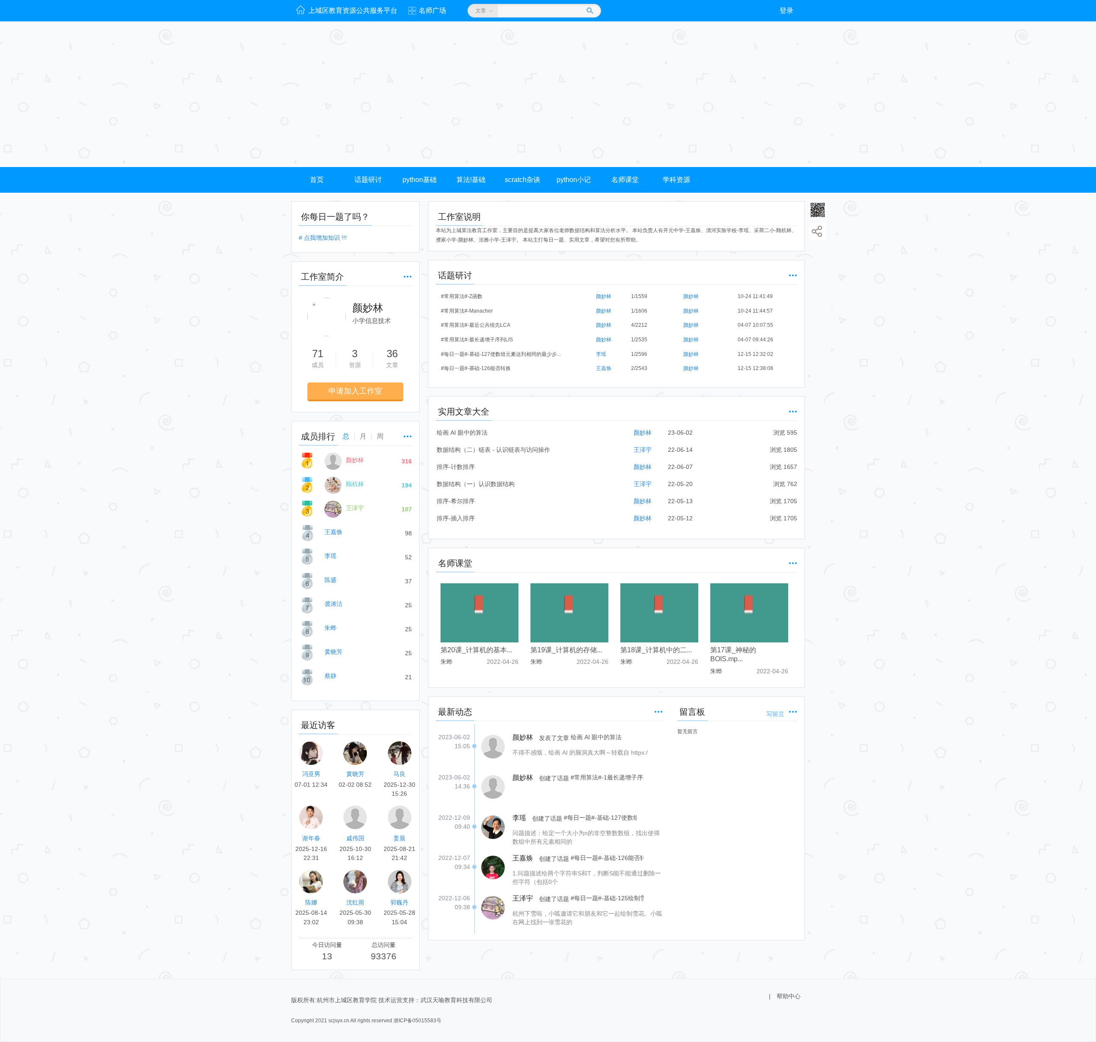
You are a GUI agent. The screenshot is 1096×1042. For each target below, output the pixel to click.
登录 (786, 10)
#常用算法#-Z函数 (461, 296)
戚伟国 (355, 838)
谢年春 (311, 838)
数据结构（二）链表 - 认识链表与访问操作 (493, 450)
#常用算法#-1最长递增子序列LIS (607, 773)
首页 (317, 179)
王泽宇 (355, 508)
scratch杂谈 (522, 179)
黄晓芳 (333, 651)
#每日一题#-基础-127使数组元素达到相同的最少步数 (600, 813)
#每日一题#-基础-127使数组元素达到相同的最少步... (501, 354)
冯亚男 (311, 773)
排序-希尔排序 (456, 501)
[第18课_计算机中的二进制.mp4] (659, 612)
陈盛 (331, 579)
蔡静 (331, 675)
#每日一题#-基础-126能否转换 (476, 368)
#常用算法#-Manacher (467, 311)
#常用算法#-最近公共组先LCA (475, 325)
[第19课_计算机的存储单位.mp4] (569, 612)
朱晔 (331, 627)
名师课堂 (625, 179)
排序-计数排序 (456, 467)
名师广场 (432, 10)
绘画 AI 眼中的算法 (462, 433)
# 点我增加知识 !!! (323, 238)
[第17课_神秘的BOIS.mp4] (749, 612)
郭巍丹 (399, 902)
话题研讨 (368, 179)
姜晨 (399, 838)
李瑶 (331, 555)
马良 (399, 773)
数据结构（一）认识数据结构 (476, 484)
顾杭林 (355, 484)
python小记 (574, 179)
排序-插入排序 (456, 518)
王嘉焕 (333, 531)
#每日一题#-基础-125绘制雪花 (607, 894)
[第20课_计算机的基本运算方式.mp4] (479, 612)
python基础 (419, 179)
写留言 (775, 714)
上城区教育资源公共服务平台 (352, 10)
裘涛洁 (333, 603)
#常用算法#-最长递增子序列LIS (477, 340)
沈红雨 (355, 902)
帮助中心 (789, 996)
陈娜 (311, 902)
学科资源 (676, 179)
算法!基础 (470, 179)
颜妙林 (355, 460)
